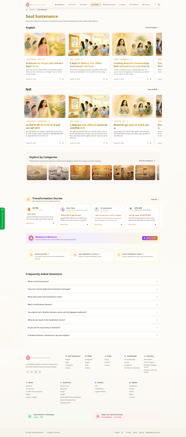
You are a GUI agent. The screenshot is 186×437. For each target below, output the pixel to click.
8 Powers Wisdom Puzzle (150, 366)
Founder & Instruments (34, 392)
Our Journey (30, 389)
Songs (107, 359)
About (30, 382)
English (67, 359)
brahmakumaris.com (153, 432)
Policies (141, 432)
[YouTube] (40, 372)
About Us (29, 386)
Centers (132, 389)
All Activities (148, 359)
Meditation (133, 386)
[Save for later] (63, 79)
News (131, 394)
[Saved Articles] (155, 4)
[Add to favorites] (60, 79)
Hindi (67, 362)
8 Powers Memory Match (150, 371)
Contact (100, 382)
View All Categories (146, 161)
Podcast (107, 362)
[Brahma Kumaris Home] (36, 4)
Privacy (128, 432)
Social (62, 392)
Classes (107, 365)
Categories (69, 365)
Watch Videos (151, 238)
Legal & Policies (100, 392)
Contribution (99, 389)
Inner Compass (149, 362)
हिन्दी (41, 417)
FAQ (96, 386)
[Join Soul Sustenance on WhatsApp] (159, 4)
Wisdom (32, 9)
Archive (67, 368)
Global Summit (65, 403)
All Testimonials (129, 359)
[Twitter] (31, 372)
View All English (151, 27)
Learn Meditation (107, 417)
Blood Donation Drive (68, 400)
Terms (135, 432)
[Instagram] (35, 372)
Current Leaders (31, 397)
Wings (28, 394)
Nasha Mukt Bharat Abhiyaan (70, 397)
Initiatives (67, 382)
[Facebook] (27, 372)
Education (63, 389)
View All (154, 199)
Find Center (117, 417)
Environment (64, 386)
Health (62, 394)
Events (131, 392)
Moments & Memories (132, 368)
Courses (132, 397)
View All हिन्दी (152, 89)
